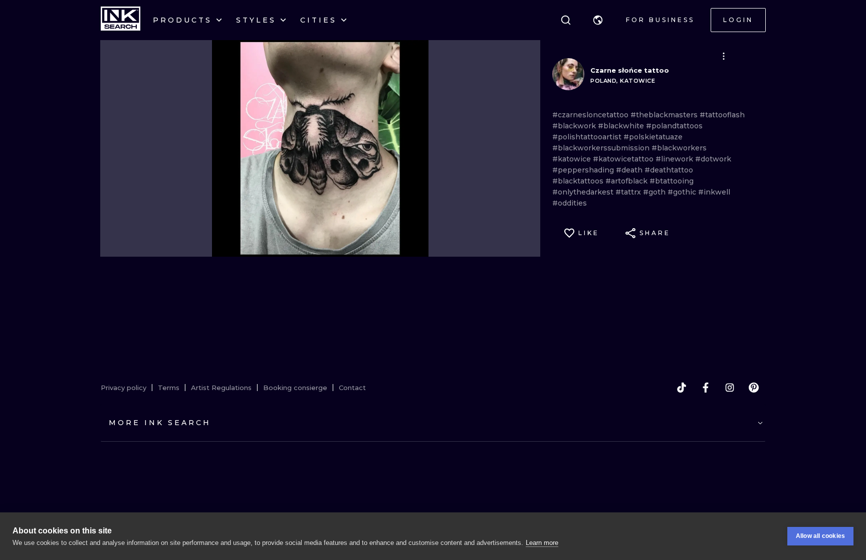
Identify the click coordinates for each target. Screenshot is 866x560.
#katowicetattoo (624, 158)
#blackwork (575, 125)
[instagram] (730, 388)
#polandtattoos (674, 125)
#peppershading (584, 169)
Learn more (542, 542)
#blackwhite (622, 125)
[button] (598, 20)
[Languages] (598, 20)
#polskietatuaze (653, 136)
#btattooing (672, 180)
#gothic (683, 192)
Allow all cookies (820, 535)
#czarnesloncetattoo (591, 114)
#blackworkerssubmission (602, 147)
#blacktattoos (578, 180)
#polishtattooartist (587, 136)
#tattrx (629, 192)
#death (630, 169)
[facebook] (706, 388)
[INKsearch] (120, 20)
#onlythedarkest (583, 192)
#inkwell (714, 192)
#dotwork (713, 158)
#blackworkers (679, 147)
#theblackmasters (665, 114)
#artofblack (627, 180)
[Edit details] (724, 56)
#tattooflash (722, 114)
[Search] (566, 20)
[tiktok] (682, 388)
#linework (675, 158)
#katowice (572, 158)
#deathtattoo (668, 169)
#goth (655, 192)
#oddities (569, 203)
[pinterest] (754, 388)
